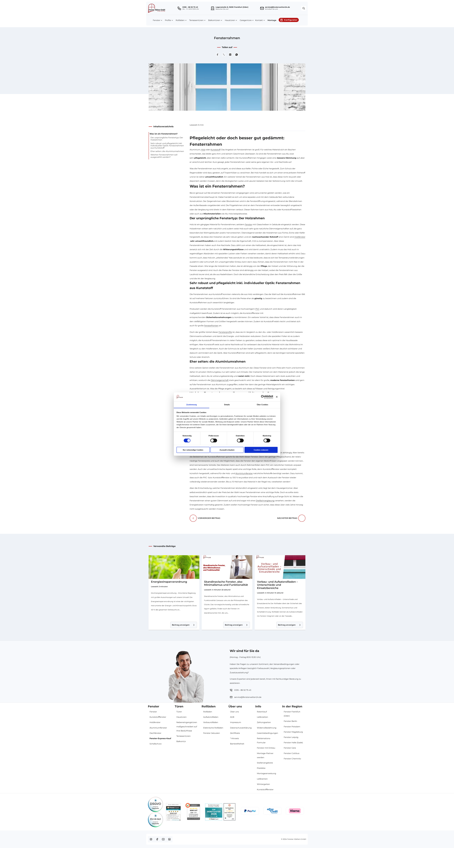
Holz (203, 150)
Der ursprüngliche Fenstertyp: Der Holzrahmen (167, 138)
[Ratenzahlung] (272, 812)
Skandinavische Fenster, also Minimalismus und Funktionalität (226, 583)
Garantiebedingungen (267, 733)
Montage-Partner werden (265, 755)
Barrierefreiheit (237, 744)
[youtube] (163, 839)
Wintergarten (263, 784)
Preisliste (261, 768)
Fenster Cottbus (291, 753)
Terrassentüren (196, 20)
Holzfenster (299, 237)
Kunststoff (215, 150)
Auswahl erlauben (227, 450)
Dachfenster (155, 733)
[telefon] (179, 8)
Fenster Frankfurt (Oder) (292, 714)
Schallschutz (156, 744)
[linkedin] (169, 839)
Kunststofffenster (158, 717)
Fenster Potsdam (292, 726)
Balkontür (181, 741)
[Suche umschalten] (303, 8)
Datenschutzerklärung (241, 728)
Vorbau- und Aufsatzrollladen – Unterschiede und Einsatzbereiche (277, 585)
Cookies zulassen (261, 450)
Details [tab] (227, 405)
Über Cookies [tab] (262, 405)
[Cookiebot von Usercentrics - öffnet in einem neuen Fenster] (262, 397)
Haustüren (230, 20)
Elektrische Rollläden (213, 728)
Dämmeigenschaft (220, 380)
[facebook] (157, 839)
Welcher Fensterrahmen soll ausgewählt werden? (164, 156)
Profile (168, 20)
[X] (224, 54)
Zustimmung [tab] (191, 405)
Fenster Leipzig (291, 737)
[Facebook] (217, 54)
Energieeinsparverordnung (169, 581)
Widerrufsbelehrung (266, 728)
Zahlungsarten (264, 722)
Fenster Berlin (290, 721)
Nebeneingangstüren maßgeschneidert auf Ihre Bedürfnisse (186, 726)
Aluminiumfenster (244, 473)
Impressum (235, 722)
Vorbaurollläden (210, 722)
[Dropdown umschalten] (161, 20)
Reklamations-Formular (264, 740)
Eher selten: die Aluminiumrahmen (167, 151)
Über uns (234, 712)
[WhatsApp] (236, 54)
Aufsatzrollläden (210, 717)
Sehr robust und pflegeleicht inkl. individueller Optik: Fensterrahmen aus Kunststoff (167, 145)
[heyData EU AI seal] (155, 819)
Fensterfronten (211, 325)
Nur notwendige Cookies (193, 450)
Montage (272, 20)
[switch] (213, 440)
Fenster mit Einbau (266, 748)
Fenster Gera (290, 748)
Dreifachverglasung (265, 501)
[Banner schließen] (277, 397)
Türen (179, 712)
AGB (232, 717)
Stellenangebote (265, 763)
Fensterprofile (225, 332)
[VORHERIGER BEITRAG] (193, 518)
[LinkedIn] (230, 54)
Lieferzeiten (262, 717)
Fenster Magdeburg (293, 732)
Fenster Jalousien (211, 733)
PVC (257, 309)
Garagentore (246, 20)
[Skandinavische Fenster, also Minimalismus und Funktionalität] (227, 567)
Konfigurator (290, 20)
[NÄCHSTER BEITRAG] (301, 518)
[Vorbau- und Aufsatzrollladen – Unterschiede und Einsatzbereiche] (280, 567)
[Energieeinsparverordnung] (174, 567)
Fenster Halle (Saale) (293, 742)
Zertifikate (235, 733)
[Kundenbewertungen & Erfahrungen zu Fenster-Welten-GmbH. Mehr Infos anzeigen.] (173, 812)
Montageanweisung (266, 773)
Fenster (156, 20)
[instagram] (151, 839)
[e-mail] (262, 8)
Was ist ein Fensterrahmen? (164, 134)
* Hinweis (234, 738)
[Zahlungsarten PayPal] (250, 812)
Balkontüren (214, 20)
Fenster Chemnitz (292, 759)
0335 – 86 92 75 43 (190, 7)
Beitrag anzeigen (181, 625)
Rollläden (180, 20)
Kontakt (259, 20)
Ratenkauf (262, 712)
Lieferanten (262, 779)
